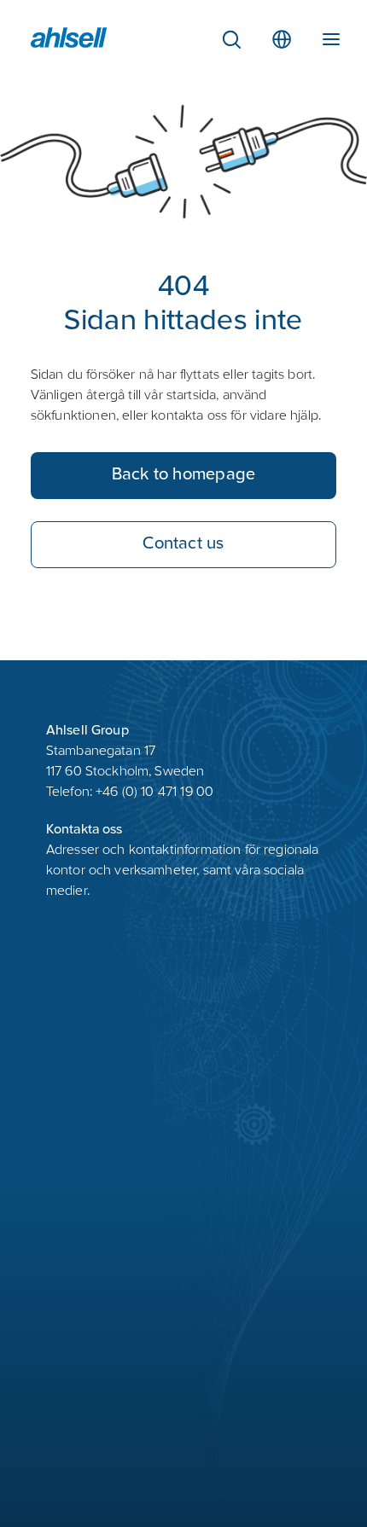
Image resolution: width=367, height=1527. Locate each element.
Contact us (183, 544)
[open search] (231, 39)
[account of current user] (331, 36)
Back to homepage (184, 475)
